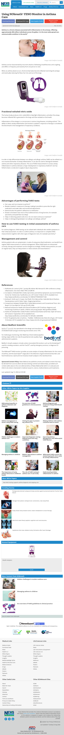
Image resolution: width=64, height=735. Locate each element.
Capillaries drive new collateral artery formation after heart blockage (31, 530)
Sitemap (4, 692)
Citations (6, 383)
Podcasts (4, 673)
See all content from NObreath (10, 616)
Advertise (5, 694)
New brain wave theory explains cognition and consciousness (29, 520)
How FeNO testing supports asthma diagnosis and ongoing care (21, 482)
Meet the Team (6, 686)
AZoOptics (36, 690)
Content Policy (6, 703)
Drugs (4, 667)
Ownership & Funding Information (12, 705)
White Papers (6, 654)
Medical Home (16, 2)
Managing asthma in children (27, 591)
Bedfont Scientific (7, 328)
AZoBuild (35, 701)
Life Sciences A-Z (38, 652)
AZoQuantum (37, 698)
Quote (31, 570)
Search (4, 688)
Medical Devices (6, 664)
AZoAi (34, 705)
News (3, 649)
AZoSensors (36, 694)
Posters (4, 671)
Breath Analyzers (7, 560)
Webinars (36, 660)
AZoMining (36, 696)
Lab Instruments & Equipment (41, 649)
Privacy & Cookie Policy (8, 701)
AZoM (34, 683)
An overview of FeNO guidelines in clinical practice (35, 604)
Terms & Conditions (7, 698)
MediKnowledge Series (8, 660)
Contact (4, 696)
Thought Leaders (7, 656)
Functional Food (6, 647)
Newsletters (5, 690)
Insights (4, 658)
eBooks (4, 669)
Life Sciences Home (28, 2)
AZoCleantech (37, 688)
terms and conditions (29, 713)
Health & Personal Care (8, 662)
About (4, 683)
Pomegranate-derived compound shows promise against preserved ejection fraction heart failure (37, 491)
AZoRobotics (36, 692)
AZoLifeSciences (37, 703)
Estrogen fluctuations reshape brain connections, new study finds (30, 501)
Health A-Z (5, 652)
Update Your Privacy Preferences (51, 722)
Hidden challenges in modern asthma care (32, 579)
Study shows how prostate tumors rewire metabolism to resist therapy (32, 510)
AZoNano (35, 686)
